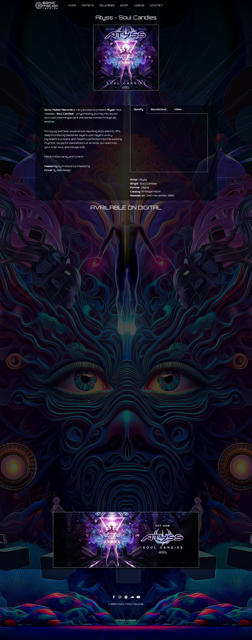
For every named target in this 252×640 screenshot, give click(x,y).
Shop (124, 5)
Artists (88, 5)
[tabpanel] (169, 143)
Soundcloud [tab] (158, 109)
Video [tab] (178, 109)
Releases (107, 5)
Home (72, 5)
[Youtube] (138, 597)
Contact (156, 5)
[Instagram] (120, 597)
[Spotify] (126, 597)
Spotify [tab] (138, 109)
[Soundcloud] (132, 597)
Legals (132, 620)
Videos (139, 5)
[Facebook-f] (114, 597)
